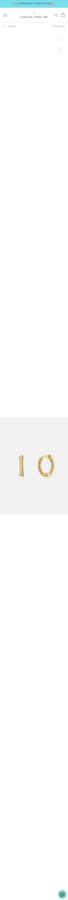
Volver (11, 26)
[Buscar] (56, 15)
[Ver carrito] (63, 15)
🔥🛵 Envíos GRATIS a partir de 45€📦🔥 (34, 4)
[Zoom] (60, 39)
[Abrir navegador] (5, 15)
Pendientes (58, 26)
